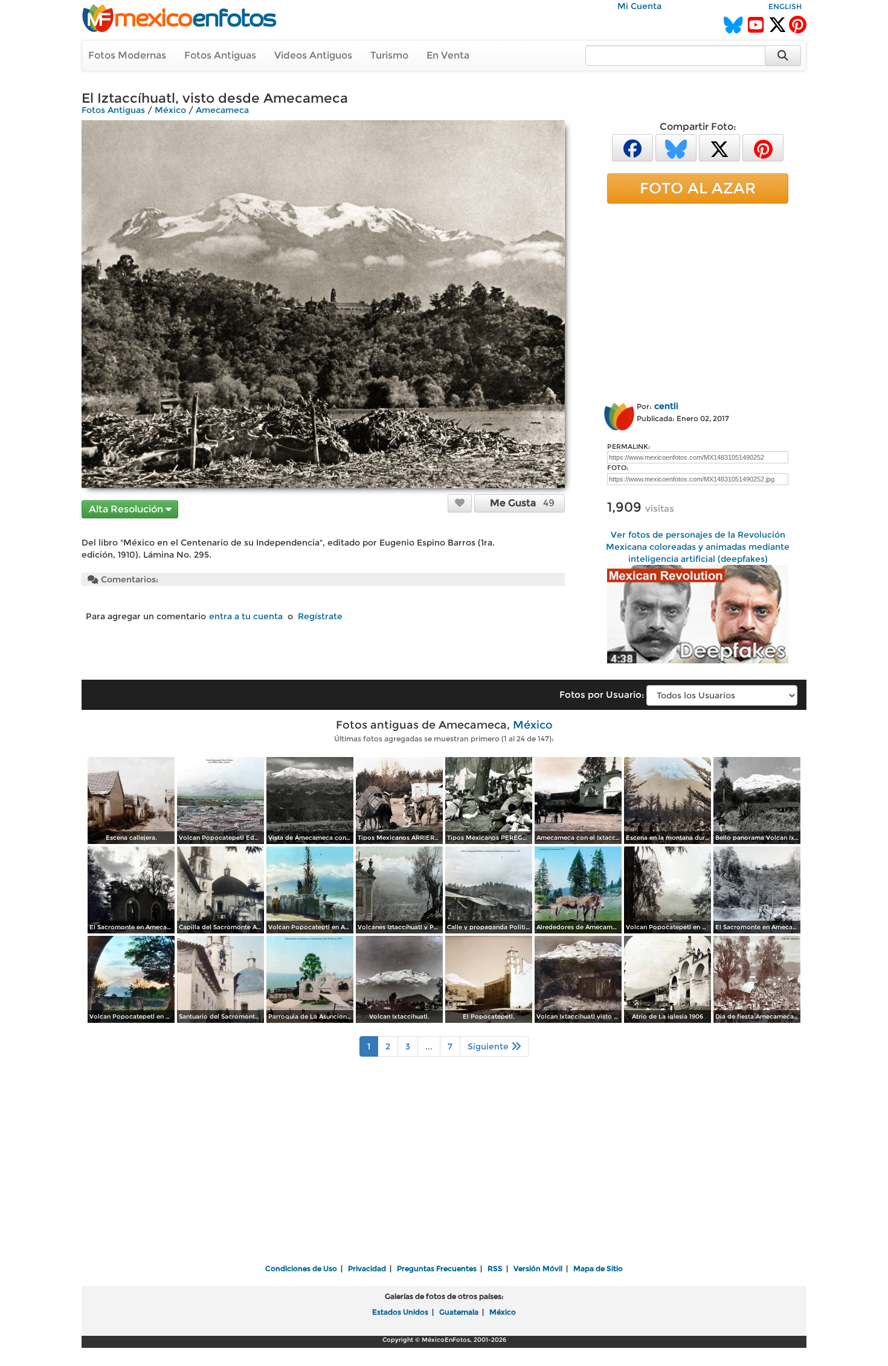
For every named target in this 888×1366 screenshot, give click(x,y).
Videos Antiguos (313, 55)
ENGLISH (785, 6)
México (170, 110)
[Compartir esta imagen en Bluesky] (676, 147)
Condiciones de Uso (301, 1268)
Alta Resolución (127, 509)
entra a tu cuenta (246, 616)
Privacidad (367, 1268)
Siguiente (489, 1046)
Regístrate (320, 616)
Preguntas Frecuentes (437, 1268)
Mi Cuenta (639, 6)
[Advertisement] (697, 300)
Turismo (389, 55)
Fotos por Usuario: (601, 694)
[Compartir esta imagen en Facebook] (632, 147)
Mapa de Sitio (598, 1268)
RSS (495, 1268)
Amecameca (222, 110)
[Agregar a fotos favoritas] (460, 502)
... (429, 1046)
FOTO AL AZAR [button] (698, 188)
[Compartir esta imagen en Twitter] (719, 147)
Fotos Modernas (127, 55)
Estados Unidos (400, 1311)
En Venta (447, 55)
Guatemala (458, 1311)
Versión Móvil (537, 1268)
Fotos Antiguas (220, 55)
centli (666, 406)
